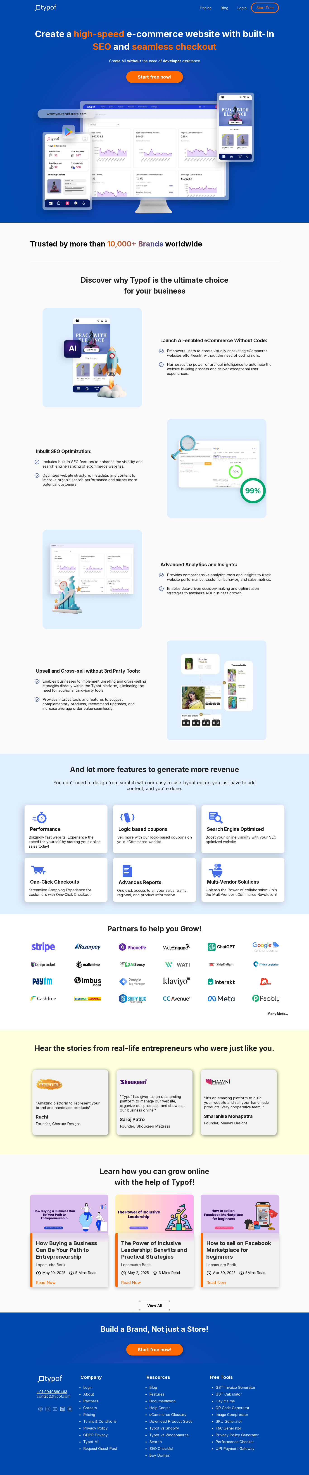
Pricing (206, 8)
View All (154, 1305)
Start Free (265, 7)
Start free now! (154, 77)
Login (242, 8)
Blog (224, 8)
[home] (48, 7)
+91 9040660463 (52, 1391)
